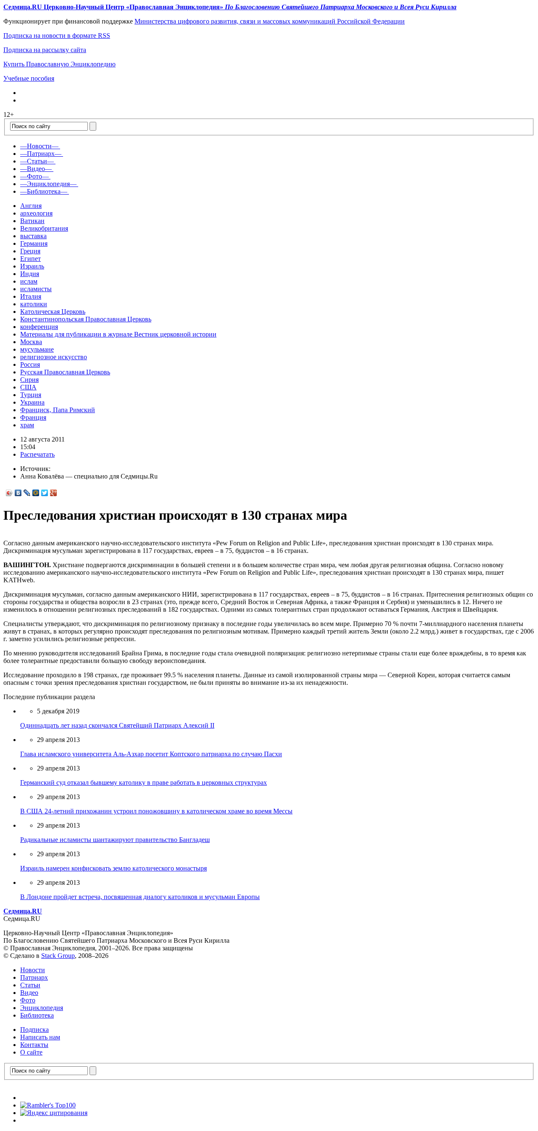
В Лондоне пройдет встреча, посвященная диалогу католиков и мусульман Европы (140, 896)
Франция (33, 417)
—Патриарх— (40, 153)
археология (36, 213)
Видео (29, 992)
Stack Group (58, 955)
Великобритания (44, 228)
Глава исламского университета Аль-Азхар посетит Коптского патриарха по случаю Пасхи (151, 754)
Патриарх (34, 977)
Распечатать (37, 454)
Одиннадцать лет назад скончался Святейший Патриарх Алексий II (117, 725)
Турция (30, 394)
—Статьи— (37, 161)
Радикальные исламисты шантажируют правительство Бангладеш (115, 839)
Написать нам (40, 1037)
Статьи (30, 985)
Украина (32, 402)
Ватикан (32, 220)
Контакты (34, 1044)
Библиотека (37, 1015)
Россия (30, 364)
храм (27, 425)
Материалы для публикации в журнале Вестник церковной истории (118, 334)
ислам (28, 281)
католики (33, 304)
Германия (33, 243)
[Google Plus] (53, 492)
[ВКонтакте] (18, 492)
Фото (27, 1000)
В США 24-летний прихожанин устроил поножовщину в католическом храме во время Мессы (156, 811)
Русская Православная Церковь (65, 372)
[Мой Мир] (36, 492)
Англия (31, 205)
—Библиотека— (43, 191)
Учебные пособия (28, 78)
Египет (30, 258)
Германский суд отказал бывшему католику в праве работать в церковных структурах (143, 782)
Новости (32, 969)
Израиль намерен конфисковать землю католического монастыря (113, 868)
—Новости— (39, 146)
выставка (33, 235)
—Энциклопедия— (48, 183)
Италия (30, 296)
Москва (31, 341)
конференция (39, 326)
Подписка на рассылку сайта (44, 49)
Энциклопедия (41, 1007)
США (28, 387)
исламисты (36, 288)
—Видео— (36, 168)
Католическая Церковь (52, 311)
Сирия (29, 379)
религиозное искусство (53, 356)
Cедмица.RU (22, 911)
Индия (29, 273)
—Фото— (34, 176)
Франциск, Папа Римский (57, 409)
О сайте (31, 1052)
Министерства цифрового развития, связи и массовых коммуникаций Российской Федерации (269, 21)
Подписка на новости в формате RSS (56, 35)
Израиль (32, 266)
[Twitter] (44, 492)
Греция (30, 251)
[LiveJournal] (27, 492)
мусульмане (37, 349)
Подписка (34, 1029)
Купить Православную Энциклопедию (59, 64)
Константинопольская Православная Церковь (85, 319)
